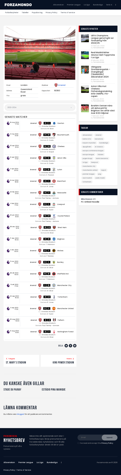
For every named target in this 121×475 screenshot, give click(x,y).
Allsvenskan (87, 135)
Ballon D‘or (87, 139)
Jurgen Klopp (87, 158)
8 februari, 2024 (97, 60)
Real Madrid (87, 178)
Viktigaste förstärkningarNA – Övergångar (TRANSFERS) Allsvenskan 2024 (100, 72)
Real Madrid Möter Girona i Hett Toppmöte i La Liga (103, 55)
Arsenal (61, 85)
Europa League (88, 154)
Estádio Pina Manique (54, 389)
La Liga (85, 162)
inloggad (20, 414)
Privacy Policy (107, 443)
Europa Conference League (93, 150)
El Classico (99, 147)
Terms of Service (24, 470)
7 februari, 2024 (97, 99)
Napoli (103, 170)
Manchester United (90, 170)
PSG (99, 174)
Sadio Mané (100, 178)
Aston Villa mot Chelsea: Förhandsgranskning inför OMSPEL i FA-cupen (101, 91)
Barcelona (99, 139)
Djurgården (87, 147)
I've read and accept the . (96, 443)
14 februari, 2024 (97, 46)
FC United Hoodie (90, 202)
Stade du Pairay (12, 389)
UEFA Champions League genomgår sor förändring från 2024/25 (102, 39)
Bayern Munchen (89, 143)
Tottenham (87, 182)
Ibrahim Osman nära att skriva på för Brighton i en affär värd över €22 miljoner (103, 109)
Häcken (100, 154)
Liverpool (94, 162)
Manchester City (89, 166)
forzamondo (98, 48)
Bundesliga (103, 143)
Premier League (88, 174)
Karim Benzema (102, 158)
